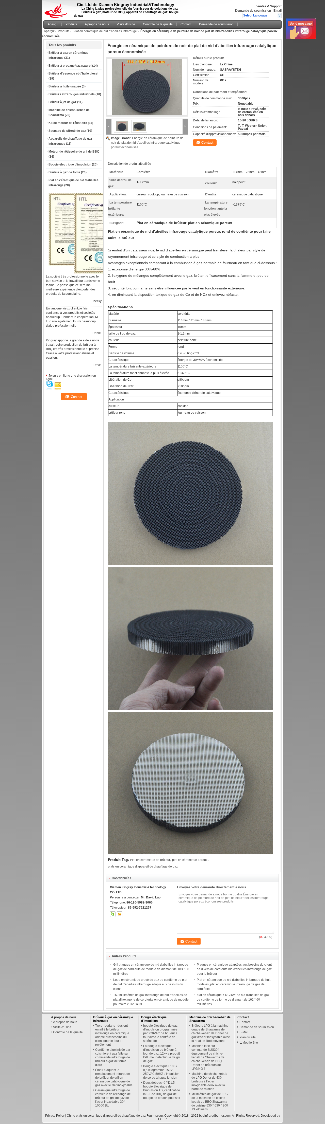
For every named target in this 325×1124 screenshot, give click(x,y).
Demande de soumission (253, 10)
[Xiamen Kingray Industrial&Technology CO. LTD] (279, 15)
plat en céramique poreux (189, 860)
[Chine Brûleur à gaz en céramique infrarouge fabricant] (57, 9)
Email (277, 10)
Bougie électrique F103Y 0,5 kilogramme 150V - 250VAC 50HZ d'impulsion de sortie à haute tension (161, 1071)
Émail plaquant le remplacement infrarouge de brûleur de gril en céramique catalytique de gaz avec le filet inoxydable (114, 1077)
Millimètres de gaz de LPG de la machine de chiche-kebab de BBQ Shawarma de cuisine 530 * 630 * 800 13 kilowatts (209, 1101)
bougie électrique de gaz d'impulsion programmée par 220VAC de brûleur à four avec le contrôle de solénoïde (160, 1033)
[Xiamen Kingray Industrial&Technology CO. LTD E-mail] (119, 914)
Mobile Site (250, 1042)
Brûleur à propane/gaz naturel (69, 65)
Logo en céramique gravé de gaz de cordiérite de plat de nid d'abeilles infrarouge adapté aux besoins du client (150, 984)
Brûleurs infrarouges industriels (71, 94)
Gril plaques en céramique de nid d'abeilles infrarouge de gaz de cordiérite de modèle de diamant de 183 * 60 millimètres (151, 969)
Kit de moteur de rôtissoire (67, 123)
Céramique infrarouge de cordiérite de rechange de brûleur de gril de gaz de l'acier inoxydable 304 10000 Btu (113, 1098)
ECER (162, 1119)
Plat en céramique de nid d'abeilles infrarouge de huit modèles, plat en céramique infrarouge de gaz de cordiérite (233, 984)
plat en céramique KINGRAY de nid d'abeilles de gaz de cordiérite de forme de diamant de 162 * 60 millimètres (233, 999)
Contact (186, 24)
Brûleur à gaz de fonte (64, 172)
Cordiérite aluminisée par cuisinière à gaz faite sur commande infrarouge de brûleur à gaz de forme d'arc (112, 1057)
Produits (71, 24)
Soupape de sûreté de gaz (67, 131)
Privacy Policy (54, 1115)
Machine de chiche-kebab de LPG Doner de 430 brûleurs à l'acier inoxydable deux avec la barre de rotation (209, 1081)
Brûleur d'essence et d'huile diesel (73, 73)
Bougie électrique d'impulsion (69, 164)
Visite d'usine (126, 24)
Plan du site (247, 1037)
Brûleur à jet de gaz (62, 102)
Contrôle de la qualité (158, 24)
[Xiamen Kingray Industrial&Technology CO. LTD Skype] (113, 914)
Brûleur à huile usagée (64, 86)
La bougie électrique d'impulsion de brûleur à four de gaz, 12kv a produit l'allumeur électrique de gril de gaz (162, 1053)
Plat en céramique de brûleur (150, 860)
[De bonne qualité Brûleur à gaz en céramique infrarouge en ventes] (102, 272)
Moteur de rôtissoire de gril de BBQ (73, 151)
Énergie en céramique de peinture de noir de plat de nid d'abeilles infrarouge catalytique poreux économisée (147, 142)
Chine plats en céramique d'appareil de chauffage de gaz (106, 1115)
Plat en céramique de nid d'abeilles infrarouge (105, 31)
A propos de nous (97, 24)
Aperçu (53, 24)
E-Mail (243, 1032)
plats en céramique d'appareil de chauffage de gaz (143, 866)
